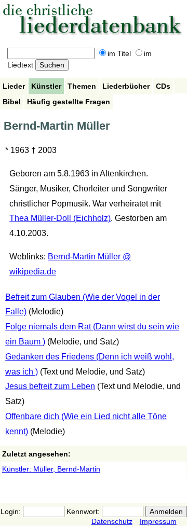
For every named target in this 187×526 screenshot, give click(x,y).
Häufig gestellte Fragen (68, 102)
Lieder (14, 86)
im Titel (119, 53)
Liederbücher (126, 86)
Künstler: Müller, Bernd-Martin (51, 469)
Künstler (46, 86)
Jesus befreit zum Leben (50, 386)
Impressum (158, 521)
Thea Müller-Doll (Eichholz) (60, 218)
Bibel (12, 102)
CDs (163, 86)
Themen (82, 86)
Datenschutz (111, 521)
